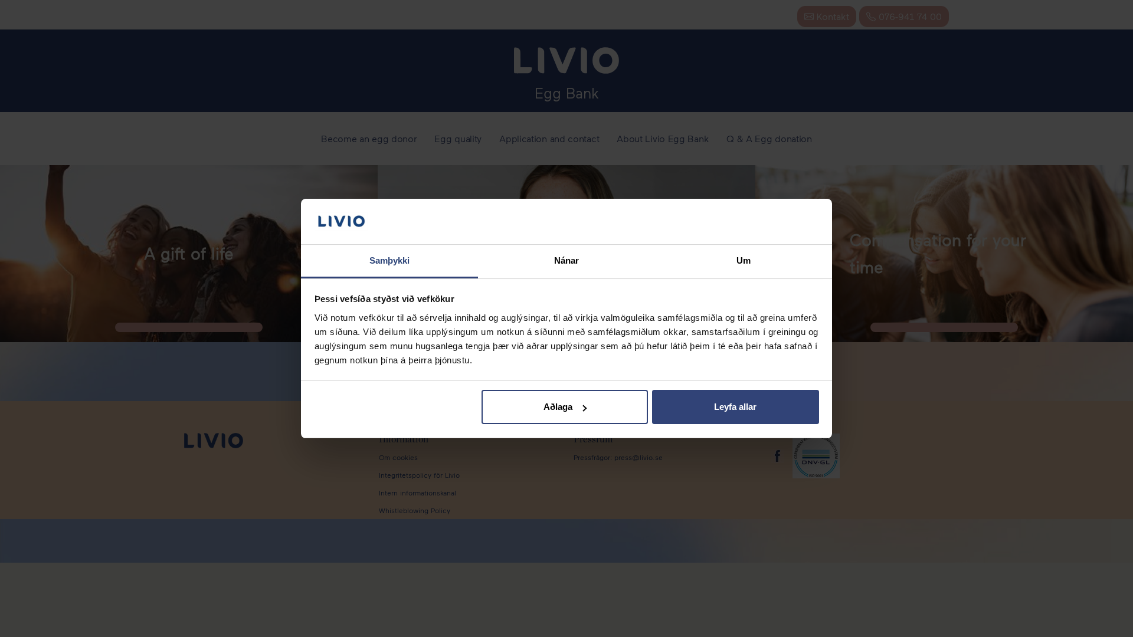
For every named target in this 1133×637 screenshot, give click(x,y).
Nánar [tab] (566, 260)
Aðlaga (557, 407)
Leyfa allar (735, 407)
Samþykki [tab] (389, 260)
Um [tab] (743, 260)
